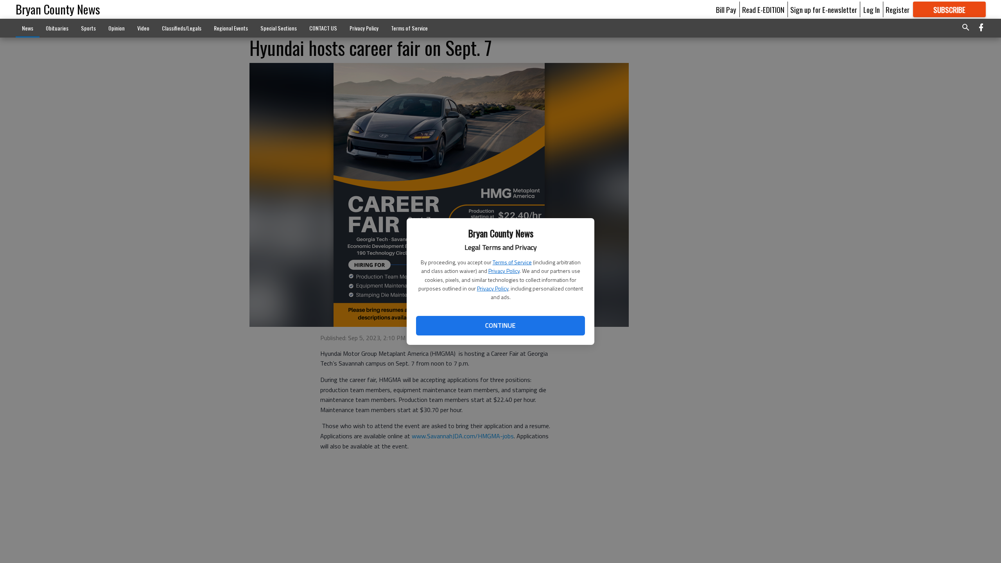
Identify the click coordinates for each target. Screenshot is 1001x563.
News (27, 28)
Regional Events (231, 28)
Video (143, 28)
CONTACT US (323, 28)
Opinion (116, 28)
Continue (500, 325)
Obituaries (57, 28)
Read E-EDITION (763, 9)
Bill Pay (726, 9)
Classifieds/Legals (181, 28)
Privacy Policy (504, 271)
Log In (871, 9)
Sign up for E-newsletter (823, 9)
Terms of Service (512, 262)
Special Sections (278, 28)
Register (898, 9)
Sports (88, 28)
